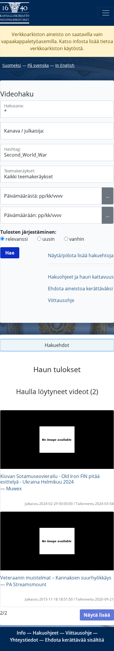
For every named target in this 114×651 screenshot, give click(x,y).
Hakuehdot (57, 345)
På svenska (38, 65)
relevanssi (17, 239)
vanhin (76, 239)
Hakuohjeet (45, 633)
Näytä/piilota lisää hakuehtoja (80, 255)
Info (21, 633)
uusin (48, 239)
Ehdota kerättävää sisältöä (74, 640)
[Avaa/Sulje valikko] (106, 13)
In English (65, 65)
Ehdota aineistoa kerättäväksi (80, 288)
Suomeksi (11, 65)
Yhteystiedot (24, 640)
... (107, 196)
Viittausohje (61, 300)
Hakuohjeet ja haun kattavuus (81, 277)
